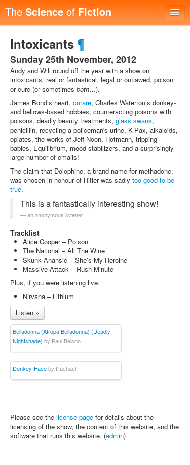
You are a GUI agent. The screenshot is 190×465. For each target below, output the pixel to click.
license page (74, 417)
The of (58, 11)
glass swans (134, 120)
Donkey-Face (30, 368)
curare (82, 102)
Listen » (27, 312)
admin (115, 435)
